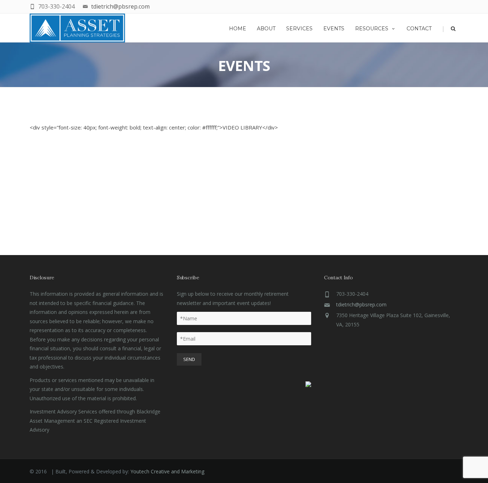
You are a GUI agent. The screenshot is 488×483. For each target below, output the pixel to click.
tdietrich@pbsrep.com (120, 6)
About (266, 28)
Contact (419, 28)
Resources (371, 28)
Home (237, 28)
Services (299, 28)
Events (333, 28)
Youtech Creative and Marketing (167, 471)
